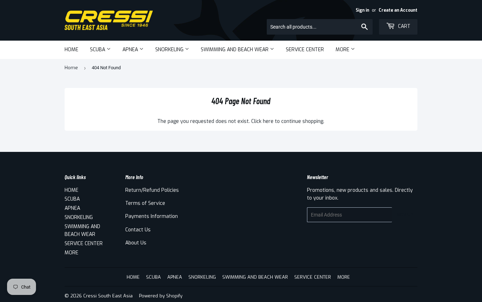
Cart (403, 26)
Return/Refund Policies (152, 190)
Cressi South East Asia (108, 296)
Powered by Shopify (160, 296)
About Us (135, 242)
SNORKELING (170, 49)
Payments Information (151, 216)
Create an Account (398, 10)
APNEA (130, 49)
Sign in (362, 10)
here (268, 121)
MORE (343, 49)
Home (71, 68)
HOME (71, 49)
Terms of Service (145, 203)
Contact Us (138, 229)
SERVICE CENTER (305, 49)
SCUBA (98, 49)
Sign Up (405, 214)
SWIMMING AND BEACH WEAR (235, 49)
